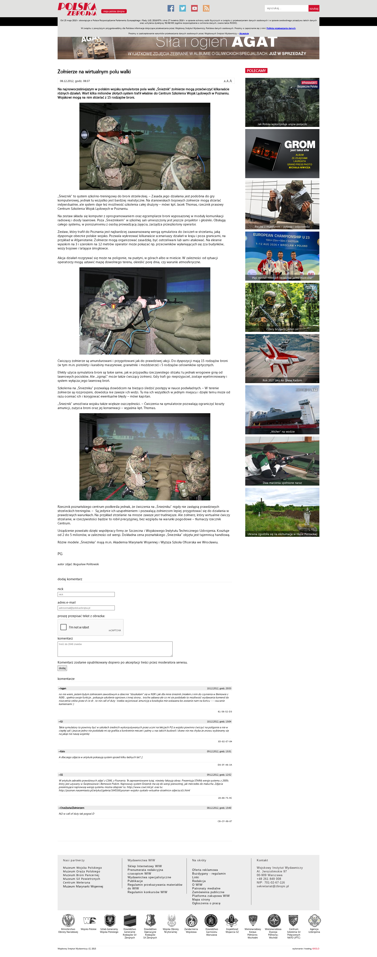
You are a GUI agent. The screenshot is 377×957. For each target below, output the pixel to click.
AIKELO (315, 948)
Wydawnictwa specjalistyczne (149, 877)
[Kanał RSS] (206, 8)
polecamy (256, 70)
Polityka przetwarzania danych (281, 28)
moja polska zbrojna (114, 11)
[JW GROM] (282, 153)
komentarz (66, 638)
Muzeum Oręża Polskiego (81, 871)
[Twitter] (182, 8)
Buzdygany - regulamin (209, 873)
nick (62, 589)
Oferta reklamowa (205, 870)
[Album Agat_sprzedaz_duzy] (188, 44)
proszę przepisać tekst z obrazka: (83, 616)
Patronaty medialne (206, 888)
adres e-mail (68, 602)
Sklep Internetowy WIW (145, 866)
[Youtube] (194, 8)
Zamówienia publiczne (208, 892)
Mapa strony (201, 899)
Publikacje (135, 881)
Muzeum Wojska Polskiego (82, 867)
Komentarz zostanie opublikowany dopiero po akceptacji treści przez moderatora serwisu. (122, 662)
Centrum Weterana (76, 882)
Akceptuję (244, 33)
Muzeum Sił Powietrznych (81, 878)
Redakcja (199, 881)
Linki (195, 877)
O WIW (197, 884)
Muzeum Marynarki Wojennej (83, 886)
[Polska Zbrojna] (110, 15)
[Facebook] (171, 8)
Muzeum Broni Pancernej (81, 875)
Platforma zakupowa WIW (211, 895)
